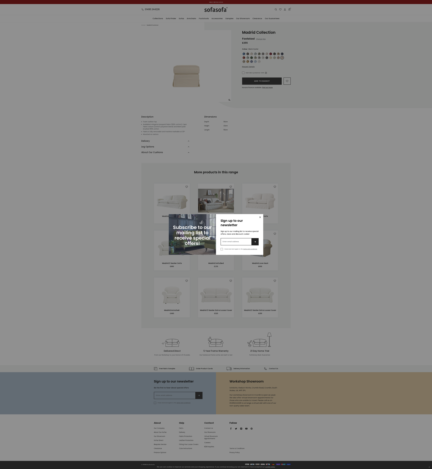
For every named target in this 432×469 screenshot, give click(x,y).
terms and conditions (250, 249)
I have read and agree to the (240, 249)
